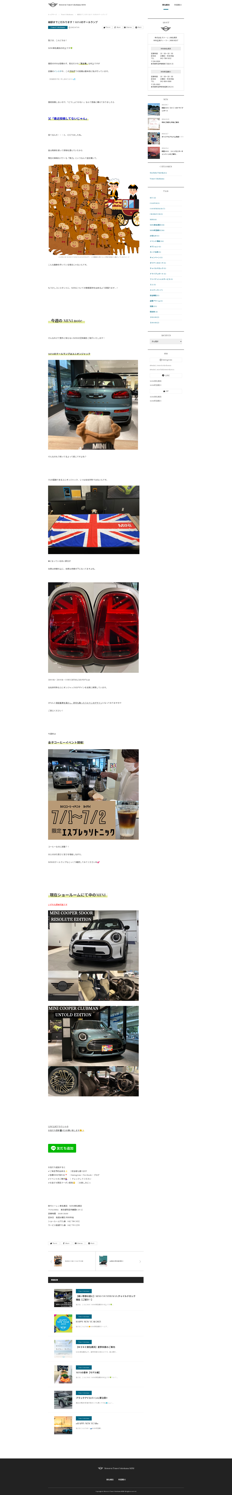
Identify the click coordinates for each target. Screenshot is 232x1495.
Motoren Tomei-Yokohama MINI (114, 1491)
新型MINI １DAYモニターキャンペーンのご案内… (172, 152)
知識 (153, 306)
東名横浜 (166, 5)
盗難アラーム (156, 301)
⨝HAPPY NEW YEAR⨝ (87, 1423)
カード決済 (155, 252)
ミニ (153, 284)
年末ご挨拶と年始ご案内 (170, 122)
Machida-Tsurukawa (158, 173)
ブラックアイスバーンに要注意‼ (91, 1397)
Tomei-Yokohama (58, 27)
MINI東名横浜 (157, 225)
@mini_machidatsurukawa (162, 369)
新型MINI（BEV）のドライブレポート (172, 109)
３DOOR (154, 317)
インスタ (58, 71)
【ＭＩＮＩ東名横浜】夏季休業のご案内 (95, 1347)
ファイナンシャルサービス (161, 279)
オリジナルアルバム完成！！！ (173, 137)
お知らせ (154, 236)
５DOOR (154, 322)
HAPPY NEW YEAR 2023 (88, 1321)
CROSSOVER (156, 214)
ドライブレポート (158, 274)
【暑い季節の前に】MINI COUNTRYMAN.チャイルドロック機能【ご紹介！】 (105, 1298)
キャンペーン (156, 257)
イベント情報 (156, 241)
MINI (153, 219)
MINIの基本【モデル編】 (88, 1372)
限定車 (153, 312)
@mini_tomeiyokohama (160, 365)
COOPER (154, 203)
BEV (153, 198)
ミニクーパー (156, 290)
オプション (155, 246)
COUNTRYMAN (157, 208)
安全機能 (154, 295)
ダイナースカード (158, 263)
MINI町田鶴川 (157, 230)
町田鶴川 (178, 5)
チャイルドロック (158, 268)
